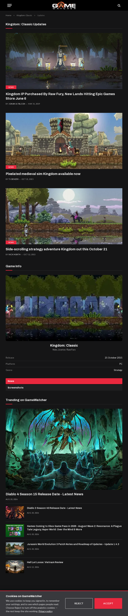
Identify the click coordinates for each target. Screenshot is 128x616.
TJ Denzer (13, 179)
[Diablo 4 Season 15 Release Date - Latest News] (64, 449)
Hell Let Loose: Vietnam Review (45, 562)
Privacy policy (45, 611)
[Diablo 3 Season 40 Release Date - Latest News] (15, 512)
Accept (108, 603)
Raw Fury (71, 349)
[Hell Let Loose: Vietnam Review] (15, 566)
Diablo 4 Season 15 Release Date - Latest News (44, 494)
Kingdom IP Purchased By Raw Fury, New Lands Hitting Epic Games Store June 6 (60, 96)
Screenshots (16, 387)
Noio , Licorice (59, 349)
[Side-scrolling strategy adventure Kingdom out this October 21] (64, 216)
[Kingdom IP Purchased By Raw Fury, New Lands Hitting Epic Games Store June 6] (64, 61)
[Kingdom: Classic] (64, 308)
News (11, 87)
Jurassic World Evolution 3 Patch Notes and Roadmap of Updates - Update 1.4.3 (73, 544)
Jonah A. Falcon (17, 104)
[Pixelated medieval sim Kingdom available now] (64, 141)
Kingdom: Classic (64, 345)
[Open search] (119, 5)
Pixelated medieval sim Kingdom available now (43, 174)
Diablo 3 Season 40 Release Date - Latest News (54, 508)
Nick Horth (14, 254)
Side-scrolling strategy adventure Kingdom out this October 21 (56, 249)
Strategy (118, 370)
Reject (79, 603)
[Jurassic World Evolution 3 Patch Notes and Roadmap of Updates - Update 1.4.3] (15, 548)
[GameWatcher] (64, 5)
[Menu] (9, 5)
